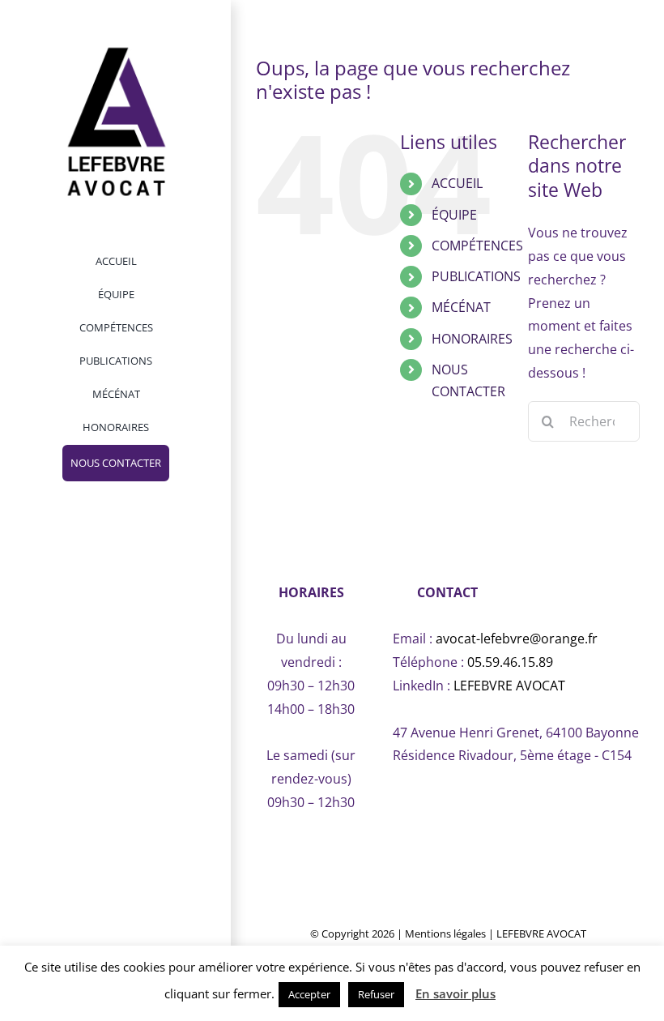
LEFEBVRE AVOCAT (509, 685)
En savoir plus (455, 993)
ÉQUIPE (454, 215)
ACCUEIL (457, 183)
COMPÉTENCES (477, 245)
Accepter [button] (309, 994)
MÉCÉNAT (461, 307)
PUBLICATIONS (476, 276)
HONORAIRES (472, 339)
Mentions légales (445, 933)
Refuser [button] (376, 994)
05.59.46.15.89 (510, 662)
